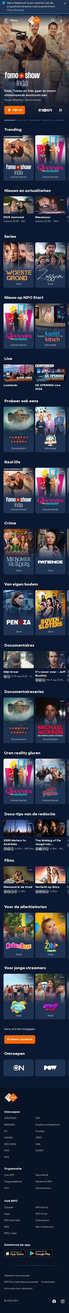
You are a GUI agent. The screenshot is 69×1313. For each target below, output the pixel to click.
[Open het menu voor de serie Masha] (30, 916)
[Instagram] (63, 1302)
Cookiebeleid (47, 1282)
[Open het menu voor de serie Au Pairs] (62, 762)
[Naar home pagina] (34, 20)
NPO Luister (10, 1233)
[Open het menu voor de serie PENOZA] (30, 594)
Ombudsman (42, 1220)
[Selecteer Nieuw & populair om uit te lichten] (59, 118)
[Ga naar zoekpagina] (53, 20)
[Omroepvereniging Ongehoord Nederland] (19, 1067)
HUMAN (8, 1137)
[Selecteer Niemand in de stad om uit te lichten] (34, 118)
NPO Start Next (12, 1220)
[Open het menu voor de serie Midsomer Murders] (30, 532)
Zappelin (9, 1207)
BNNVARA (9, 1125)
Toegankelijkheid (13, 1181)
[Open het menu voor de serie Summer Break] (30, 977)
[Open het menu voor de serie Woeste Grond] (30, 246)
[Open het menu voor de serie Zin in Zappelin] (62, 916)
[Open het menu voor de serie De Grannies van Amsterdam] (62, 139)
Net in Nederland (44, 1227)
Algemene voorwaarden (17, 1275)
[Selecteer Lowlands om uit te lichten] (22, 118)
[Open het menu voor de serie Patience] (62, 532)
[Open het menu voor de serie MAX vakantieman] (62, 410)
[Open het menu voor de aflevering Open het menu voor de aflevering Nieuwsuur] (62, 200)
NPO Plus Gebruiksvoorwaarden (21, 1282)
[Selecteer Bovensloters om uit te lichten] (46, 118)
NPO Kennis (42, 1207)
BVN (6, 1227)
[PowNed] (50, 1067)
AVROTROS (10, 1118)
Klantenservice (43, 1188)
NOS (6, 1157)
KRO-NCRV (10, 1144)
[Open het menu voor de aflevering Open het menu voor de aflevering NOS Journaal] (30, 200)
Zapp (7, 1214)
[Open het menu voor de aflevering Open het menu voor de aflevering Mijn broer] (30, 655)
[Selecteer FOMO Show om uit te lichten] (9, 118)
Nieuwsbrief (42, 1175)
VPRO (39, 1137)
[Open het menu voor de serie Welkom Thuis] (62, 977)
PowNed (40, 1131)
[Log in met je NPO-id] (61, 20)
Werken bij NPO (44, 1181)
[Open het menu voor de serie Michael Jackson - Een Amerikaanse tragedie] (62, 701)
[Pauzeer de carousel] (60, 110)
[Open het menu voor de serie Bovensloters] (62, 594)
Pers (6, 1188)
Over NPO (9, 1175)
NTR (38, 1118)
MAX (6, 1150)
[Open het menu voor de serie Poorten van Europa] (30, 410)
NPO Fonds (41, 1214)
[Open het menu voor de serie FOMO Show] (30, 139)
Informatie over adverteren (18, 1288)
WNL (38, 1144)
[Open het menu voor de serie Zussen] (62, 246)
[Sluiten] (65, 3)
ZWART (40, 1150)
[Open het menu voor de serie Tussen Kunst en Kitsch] (62, 307)
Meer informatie (15, 10)
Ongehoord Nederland (48, 1125)
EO (5, 1131)
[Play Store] (40, 1253)
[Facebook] (54, 1302)
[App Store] (14, 1253)
